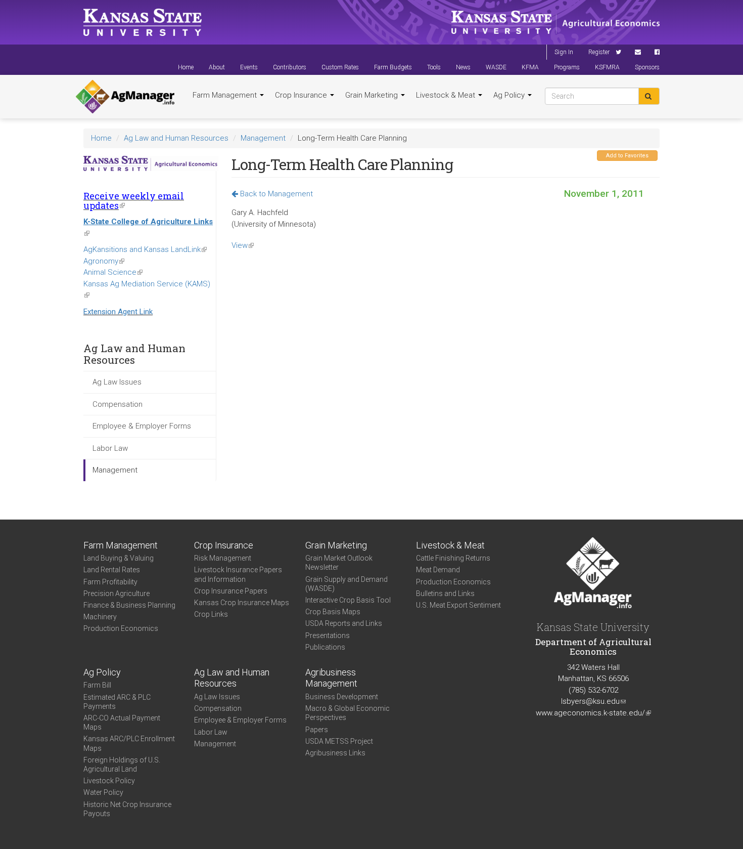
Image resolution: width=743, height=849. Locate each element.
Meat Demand (438, 570)
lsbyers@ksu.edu (593, 701)
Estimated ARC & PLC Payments (117, 701)
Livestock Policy (109, 781)
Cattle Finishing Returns (453, 558)
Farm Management (226, 95)
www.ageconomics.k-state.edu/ (593, 712)
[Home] (125, 96)
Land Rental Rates (111, 570)
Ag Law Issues (117, 382)
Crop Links (211, 614)
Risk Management (222, 558)
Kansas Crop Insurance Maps (241, 603)
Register (599, 52)
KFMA (530, 67)
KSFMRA (607, 67)
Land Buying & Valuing (118, 558)
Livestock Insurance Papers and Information (238, 574)
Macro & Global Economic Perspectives (347, 712)
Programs (567, 67)
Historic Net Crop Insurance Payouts (127, 809)
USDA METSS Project (339, 741)
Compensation (117, 404)
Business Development (341, 697)
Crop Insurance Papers (230, 591)
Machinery (100, 617)
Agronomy (103, 261)
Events (249, 67)
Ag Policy (510, 95)
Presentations (327, 635)
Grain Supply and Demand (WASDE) (346, 583)
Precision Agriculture (116, 593)
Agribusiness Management (331, 678)
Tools (434, 67)
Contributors (289, 67)
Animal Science (113, 272)
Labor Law (110, 448)
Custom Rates (340, 67)
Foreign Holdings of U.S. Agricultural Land (121, 764)
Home (186, 67)
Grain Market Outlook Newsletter (339, 562)
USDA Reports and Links (343, 623)
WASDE (496, 67)
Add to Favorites (627, 155)
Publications (325, 647)
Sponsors (647, 67)
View (242, 245)
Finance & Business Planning (129, 605)
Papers (316, 730)
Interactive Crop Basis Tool (348, 600)
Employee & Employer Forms (141, 426)
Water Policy (103, 792)
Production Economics (120, 628)
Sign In (563, 52)
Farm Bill (97, 685)
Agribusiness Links (335, 753)
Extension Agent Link (118, 311)
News (463, 67)
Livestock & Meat (446, 95)
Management (263, 138)
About (217, 67)
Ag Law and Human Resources (176, 138)
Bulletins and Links (445, 593)
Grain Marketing (372, 95)
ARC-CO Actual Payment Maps (121, 722)
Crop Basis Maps (332, 612)
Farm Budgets (393, 67)
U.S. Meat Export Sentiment (458, 605)
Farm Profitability (110, 582)
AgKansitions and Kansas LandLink (145, 249)
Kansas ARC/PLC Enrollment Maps (129, 743)
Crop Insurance (302, 95)
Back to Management (275, 193)
